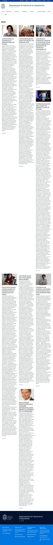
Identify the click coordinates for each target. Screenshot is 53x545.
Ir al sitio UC (4, 0)
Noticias (49, 11)
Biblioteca (32, 0)
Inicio (3, 11)
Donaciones (38, 0)
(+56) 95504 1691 (44, 535)
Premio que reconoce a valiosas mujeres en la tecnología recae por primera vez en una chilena (9, 290)
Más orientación (31, 536)
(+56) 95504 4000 (7, 533)
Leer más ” (4, 133)
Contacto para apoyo (32, 534)
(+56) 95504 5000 (19, 534)
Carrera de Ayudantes (41, 11)
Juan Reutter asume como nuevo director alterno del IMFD (25, 277)
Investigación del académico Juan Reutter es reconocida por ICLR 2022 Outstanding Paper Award (43, 290)
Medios (27, 0)
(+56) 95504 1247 (44, 537)
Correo (49, 0)
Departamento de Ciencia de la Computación (26, 5)
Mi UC (44, 0)
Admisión (21, 0)
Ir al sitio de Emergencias (20, 536)
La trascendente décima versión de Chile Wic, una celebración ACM (26, 40)
